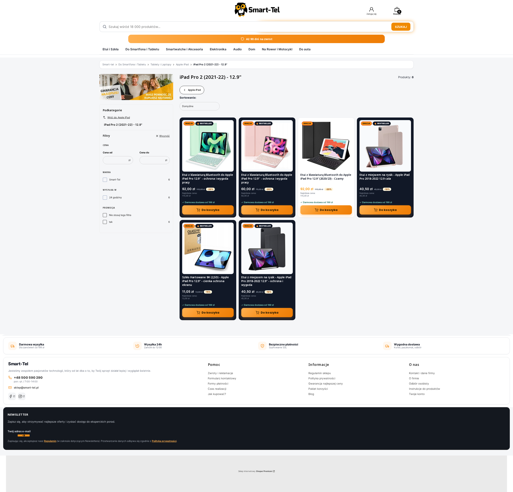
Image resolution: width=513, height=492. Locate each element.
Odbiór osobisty (419, 383)
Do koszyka (210, 210)
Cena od (107, 152)
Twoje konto (417, 394)
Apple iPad (182, 64)
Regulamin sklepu (319, 373)
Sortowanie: (188, 97)
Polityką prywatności (164, 440)
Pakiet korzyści (318, 388)
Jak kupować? (217, 394)
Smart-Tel (114, 179)
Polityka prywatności (321, 378)
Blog (311, 394)
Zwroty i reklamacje (220, 373)
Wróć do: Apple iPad (118, 117)
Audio (237, 49)
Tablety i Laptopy (160, 64)
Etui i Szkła (111, 49)
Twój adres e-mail (19, 431)
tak (111, 221)
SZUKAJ (401, 26)
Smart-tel (108, 64)
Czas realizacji (217, 388)
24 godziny (115, 197)
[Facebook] (12, 396)
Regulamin (50, 440)
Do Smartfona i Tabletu (142, 49)
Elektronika (218, 49)
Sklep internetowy (255, 471)
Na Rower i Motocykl (277, 49)
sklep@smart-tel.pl (26, 387)
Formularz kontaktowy (222, 378)
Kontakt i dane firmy (422, 373)
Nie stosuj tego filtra (120, 215)
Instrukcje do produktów (424, 388)
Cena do (144, 152)
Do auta (305, 49)
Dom (251, 49)
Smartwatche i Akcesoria (184, 49)
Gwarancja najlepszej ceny (325, 383)
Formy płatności (218, 383)
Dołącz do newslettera (24, 435)
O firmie (414, 378)
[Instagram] (21, 396)
